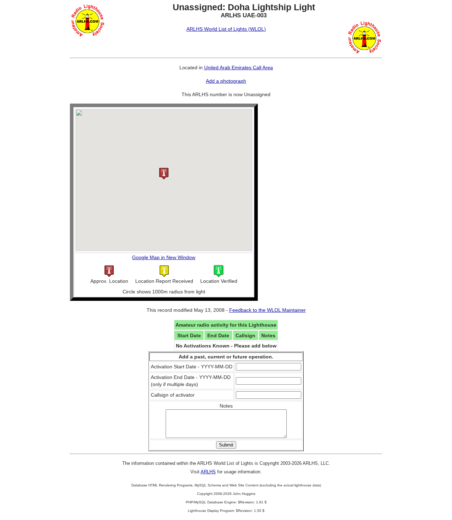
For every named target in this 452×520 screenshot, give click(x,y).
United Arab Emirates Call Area (238, 67)
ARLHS (208, 471)
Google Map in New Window (163, 257)
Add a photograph (226, 81)
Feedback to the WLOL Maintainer (267, 310)
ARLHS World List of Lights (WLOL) (226, 29)
